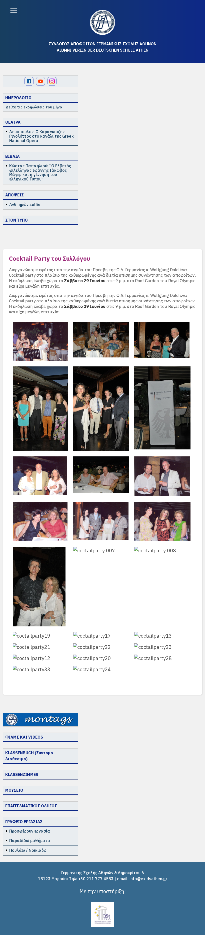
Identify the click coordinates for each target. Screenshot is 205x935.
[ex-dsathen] (102, 22)
